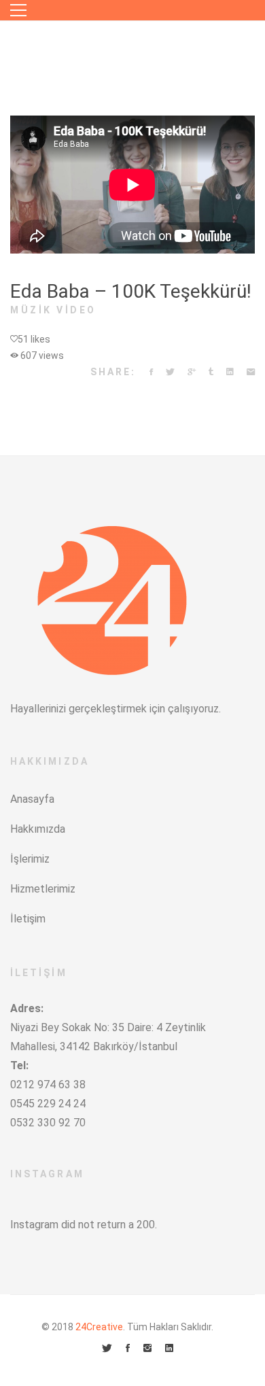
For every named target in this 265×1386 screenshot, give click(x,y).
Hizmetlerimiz (42, 888)
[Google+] (191, 372)
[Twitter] (170, 372)
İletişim (28, 918)
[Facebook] (151, 372)
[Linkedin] (230, 372)
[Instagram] (147, 1349)
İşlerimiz (30, 858)
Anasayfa (32, 799)
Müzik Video (53, 310)
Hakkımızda (37, 828)
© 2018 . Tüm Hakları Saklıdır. (127, 1326)
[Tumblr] (211, 372)
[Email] (250, 372)
